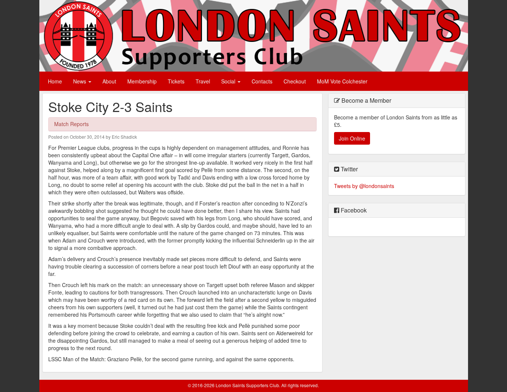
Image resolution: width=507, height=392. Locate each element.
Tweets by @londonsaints (364, 186)
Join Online (352, 138)
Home (55, 81)
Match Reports (71, 124)
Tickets (176, 81)
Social (229, 81)
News (80, 81)
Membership (142, 81)
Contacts (262, 81)
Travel (203, 81)
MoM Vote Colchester (342, 81)
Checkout (295, 81)
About (109, 81)
